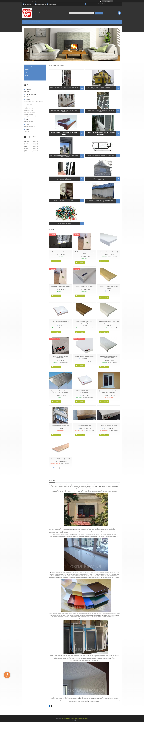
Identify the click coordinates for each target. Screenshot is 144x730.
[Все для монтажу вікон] (66, 213)
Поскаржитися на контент (68, 718)
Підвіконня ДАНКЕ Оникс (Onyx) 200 (60, 459)
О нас (46, 21)
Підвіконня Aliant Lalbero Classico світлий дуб (109, 287)
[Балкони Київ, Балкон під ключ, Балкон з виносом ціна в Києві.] (102, 123)
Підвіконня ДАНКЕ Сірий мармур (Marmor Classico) (109, 356)
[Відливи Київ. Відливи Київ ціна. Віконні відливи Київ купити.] (60, 380)
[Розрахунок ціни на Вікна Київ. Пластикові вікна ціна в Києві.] (102, 168)
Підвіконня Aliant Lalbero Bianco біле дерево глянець (109, 322)
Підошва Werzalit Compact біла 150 (84, 356)
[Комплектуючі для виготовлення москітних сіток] (102, 145)
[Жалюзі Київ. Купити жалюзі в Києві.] (66, 191)
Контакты (54, 21)
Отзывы (27, 75)
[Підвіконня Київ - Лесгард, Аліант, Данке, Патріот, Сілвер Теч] (66, 100)
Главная (26, 21)
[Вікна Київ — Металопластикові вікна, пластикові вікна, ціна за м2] (66, 77)
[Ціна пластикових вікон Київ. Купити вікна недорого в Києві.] (108, 380)
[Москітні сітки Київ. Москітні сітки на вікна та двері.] (102, 100)
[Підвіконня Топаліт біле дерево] (108, 415)
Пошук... (99, 13)
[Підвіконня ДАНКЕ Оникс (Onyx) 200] (60, 448)
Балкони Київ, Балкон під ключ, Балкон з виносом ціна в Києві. (101, 133)
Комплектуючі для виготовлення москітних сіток (101, 155)
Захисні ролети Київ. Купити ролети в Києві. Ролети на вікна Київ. (100, 201)
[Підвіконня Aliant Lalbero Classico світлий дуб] (108, 276)
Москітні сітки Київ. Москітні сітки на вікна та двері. (101, 111)
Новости (27, 69)
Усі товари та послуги (112, 474)
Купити (57, 261)
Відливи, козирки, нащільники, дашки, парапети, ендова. (64, 133)
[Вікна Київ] (27, 13)
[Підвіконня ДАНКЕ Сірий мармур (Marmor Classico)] (108, 345)
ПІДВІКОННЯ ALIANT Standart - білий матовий (60, 322)
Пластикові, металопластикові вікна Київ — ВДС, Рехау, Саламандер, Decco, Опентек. (100, 88)
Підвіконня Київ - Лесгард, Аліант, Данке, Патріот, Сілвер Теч (64, 111)
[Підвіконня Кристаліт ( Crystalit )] (108, 241)
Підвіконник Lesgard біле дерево (85, 286)
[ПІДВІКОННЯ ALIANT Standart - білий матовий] (60, 311)
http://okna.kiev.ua (28, 121)
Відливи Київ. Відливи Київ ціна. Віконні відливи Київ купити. (60, 391)
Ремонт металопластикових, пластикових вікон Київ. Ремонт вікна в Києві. (64, 178)
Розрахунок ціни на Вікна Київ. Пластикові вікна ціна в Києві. (100, 178)
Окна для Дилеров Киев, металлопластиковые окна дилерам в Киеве (64, 156)
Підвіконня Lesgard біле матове (60, 252)
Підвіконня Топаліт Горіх (84, 425)
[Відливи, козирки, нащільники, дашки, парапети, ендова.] (66, 123)
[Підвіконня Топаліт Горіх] (84, 415)
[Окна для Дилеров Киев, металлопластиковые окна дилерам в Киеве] (66, 145)
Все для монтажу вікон (64, 223)
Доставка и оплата (65, 21)
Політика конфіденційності (81, 718)
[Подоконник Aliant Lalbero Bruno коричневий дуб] (84, 311)
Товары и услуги (36, 21)
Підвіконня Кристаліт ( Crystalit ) (109, 252)
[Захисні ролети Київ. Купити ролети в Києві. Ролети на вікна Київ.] (102, 191)
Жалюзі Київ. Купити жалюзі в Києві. (64, 200)
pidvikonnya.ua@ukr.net (29, 126)
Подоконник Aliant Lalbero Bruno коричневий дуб (85, 322)
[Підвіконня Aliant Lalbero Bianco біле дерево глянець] (108, 311)
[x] (51, 706)
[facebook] (49, 706)
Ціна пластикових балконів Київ (60, 425)
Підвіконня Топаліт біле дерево (108, 425)
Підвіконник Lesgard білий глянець (60, 286)
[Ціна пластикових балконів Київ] (60, 415)
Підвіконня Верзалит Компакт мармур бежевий (60, 356)
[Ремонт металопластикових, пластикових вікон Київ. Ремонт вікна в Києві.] (66, 168)
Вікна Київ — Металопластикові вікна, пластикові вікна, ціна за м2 (64, 88)
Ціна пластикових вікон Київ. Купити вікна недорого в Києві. (109, 391)
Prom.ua (80, 717)
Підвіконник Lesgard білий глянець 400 (84, 252)
